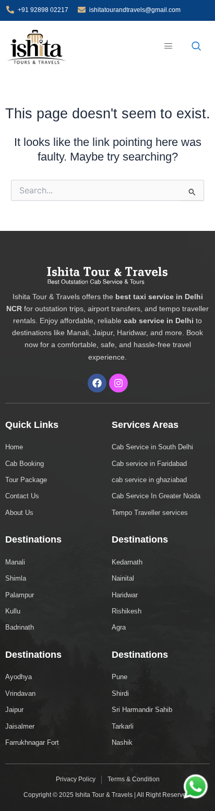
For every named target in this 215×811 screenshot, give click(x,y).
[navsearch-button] (196, 46)
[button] (169, 46)
